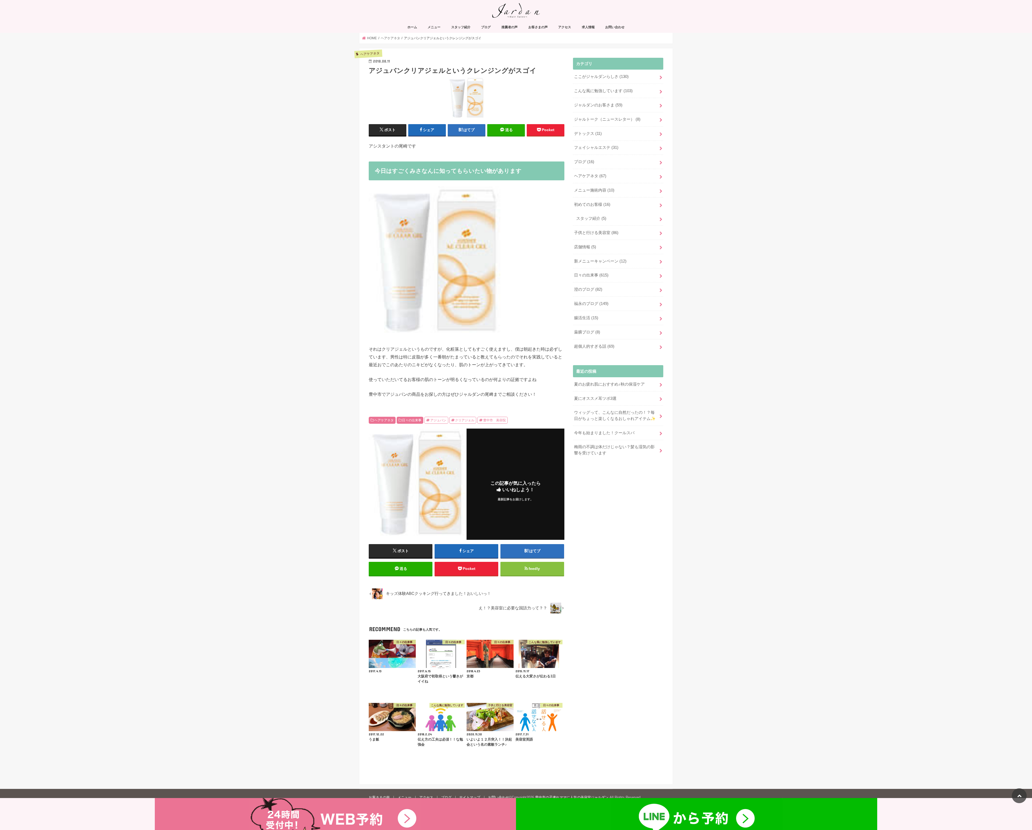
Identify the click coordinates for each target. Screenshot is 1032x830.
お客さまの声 (538, 27)
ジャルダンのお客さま (598, 105)
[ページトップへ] (1019, 795)
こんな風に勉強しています (603, 91)
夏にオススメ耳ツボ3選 (595, 398)
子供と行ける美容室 (596, 233)
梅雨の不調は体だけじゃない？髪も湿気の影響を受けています (614, 450)
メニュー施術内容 (594, 190)
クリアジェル (464, 420)
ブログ (486, 27)
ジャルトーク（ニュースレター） (607, 119)
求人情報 (588, 27)
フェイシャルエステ (596, 147)
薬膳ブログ (587, 332)
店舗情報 (585, 247)
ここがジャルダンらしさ (601, 76)
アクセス (564, 27)
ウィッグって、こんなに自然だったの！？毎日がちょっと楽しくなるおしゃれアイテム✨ (615, 415)
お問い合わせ (615, 27)
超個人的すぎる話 (594, 346)
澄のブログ (588, 289)
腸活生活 (586, 318)
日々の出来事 (411, 420)
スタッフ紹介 (461, 27)
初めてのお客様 (592, 204)
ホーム (412, 27)
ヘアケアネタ (384, 420)
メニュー (434, 27)
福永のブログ (591, 303)
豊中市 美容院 (494, 420)
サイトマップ (469, 797)
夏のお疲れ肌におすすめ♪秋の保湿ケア (609, 384)
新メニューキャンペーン (600, 261)
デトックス (588, 133)
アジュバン (438, 420)
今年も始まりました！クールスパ (604, 433)
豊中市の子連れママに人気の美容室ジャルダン (571, 797)
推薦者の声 (509, 27)
